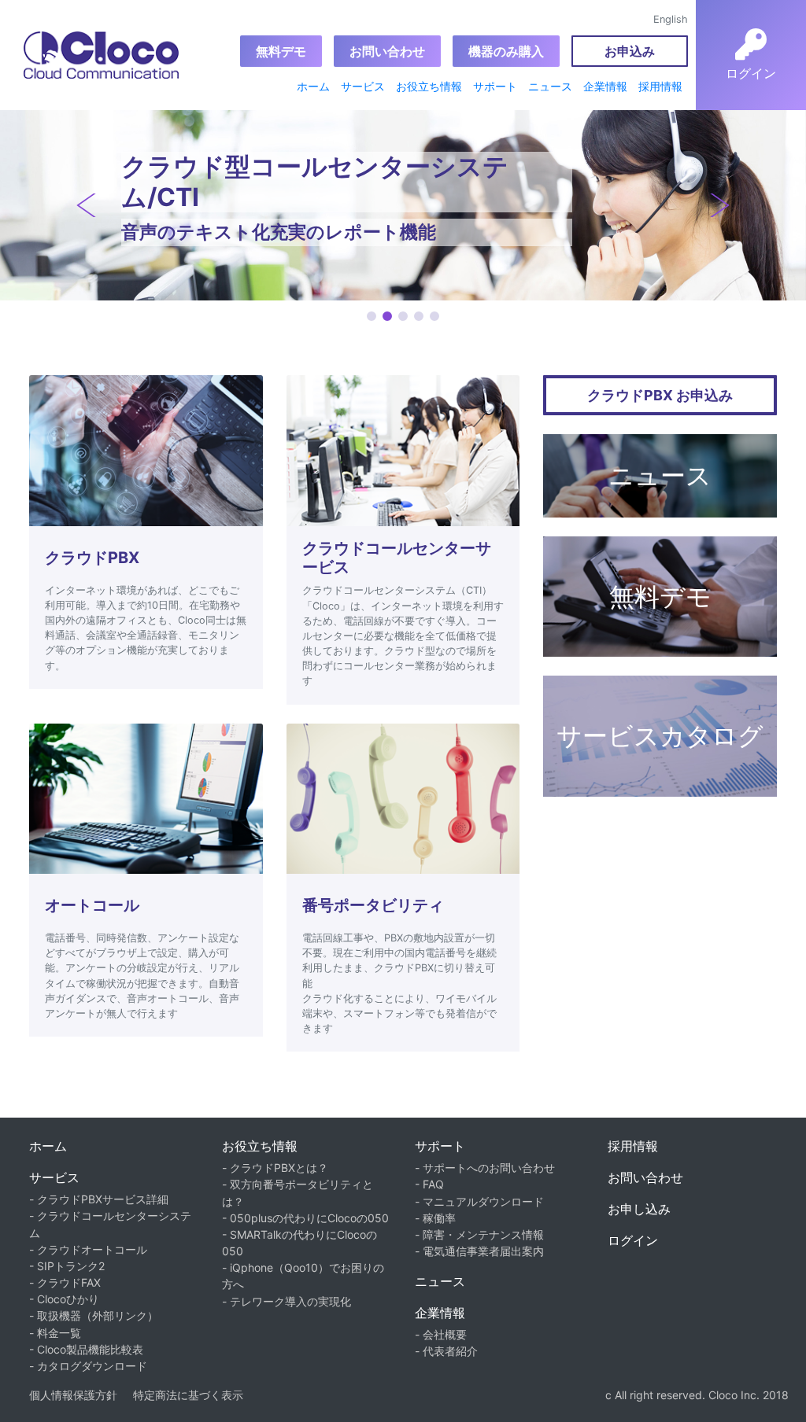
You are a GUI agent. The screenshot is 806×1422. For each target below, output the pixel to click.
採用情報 (660, 86)
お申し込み (639, 1209)
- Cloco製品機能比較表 (86, 1349)
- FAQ (429, 1184)
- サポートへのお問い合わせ (485, 1167)
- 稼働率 (435, 1218)
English (670, 19)
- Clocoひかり (64, 1299)
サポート (495, 86)
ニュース (550, 86)
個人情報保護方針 (73, 1395)
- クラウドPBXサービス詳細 (98, 1199)
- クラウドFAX (65, 1282)
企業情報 (605, 86)
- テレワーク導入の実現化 (286, 1301)
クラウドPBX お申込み (660, 395)
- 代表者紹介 (446, 1351)
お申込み (629, 51)
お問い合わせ (387, 51)
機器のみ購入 (506, 51)
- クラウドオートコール (88, 1249)
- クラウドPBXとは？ (275, 1167)
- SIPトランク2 (67, 1266)
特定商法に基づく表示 (188, 1395)
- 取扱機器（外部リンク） (93, 1315)
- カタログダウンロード (88, 1365)
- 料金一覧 (55, 1332)
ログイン (633, 1240)
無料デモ (281, 51)
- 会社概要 (441, 1334)
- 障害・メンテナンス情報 (479, 1234)
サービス (363, 86)
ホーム (313, 86)
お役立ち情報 (429, 86)
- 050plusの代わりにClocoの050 (305, 1218)
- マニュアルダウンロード (479, 1201)
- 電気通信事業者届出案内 (479, 1251)
